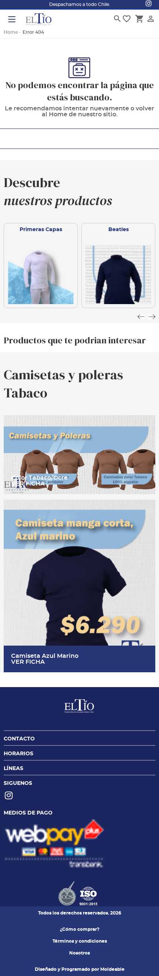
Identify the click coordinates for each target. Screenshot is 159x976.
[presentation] (140, 316)
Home (11, 32)
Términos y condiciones (80, 941)
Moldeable (112, 969)
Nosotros (79, 953)
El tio (38, 20)
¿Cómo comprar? (79, 929)
